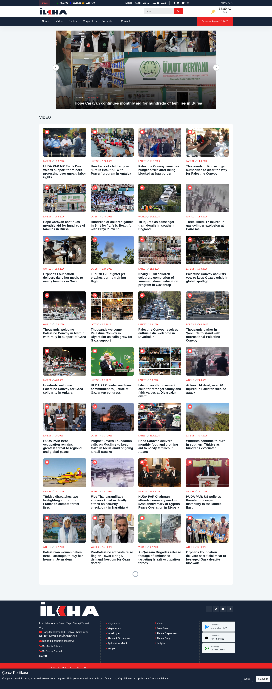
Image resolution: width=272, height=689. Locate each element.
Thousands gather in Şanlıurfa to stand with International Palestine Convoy (203, 335)
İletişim (160, 643)
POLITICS (191, 324)
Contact (125, 21)
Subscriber (108, 21)
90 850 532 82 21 (52, 646)
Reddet (247, 678)
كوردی (146, 2)
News (45, 21)
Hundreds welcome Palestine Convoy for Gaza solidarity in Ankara (63, 389)
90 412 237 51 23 (52, 651)
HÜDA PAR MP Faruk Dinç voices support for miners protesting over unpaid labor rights (64, 172)
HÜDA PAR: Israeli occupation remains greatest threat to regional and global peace (62, 446)
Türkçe (128, 2)
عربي (164, 2)
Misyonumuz (115, 623)
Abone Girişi (163, 638)
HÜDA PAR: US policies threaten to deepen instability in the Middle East (203, 502)
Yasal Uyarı (114, 633)
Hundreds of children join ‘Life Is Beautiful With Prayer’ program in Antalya (111, 170)
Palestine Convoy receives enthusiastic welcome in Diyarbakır (158, 333)
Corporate (88, 21)
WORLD (142, 216)
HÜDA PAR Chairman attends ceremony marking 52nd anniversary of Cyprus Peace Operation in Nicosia (159, 502)
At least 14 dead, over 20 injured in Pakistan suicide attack (206, 389)
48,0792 (64, 2)
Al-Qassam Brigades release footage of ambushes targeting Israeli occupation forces (159, 557)
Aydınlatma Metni (117, 643)
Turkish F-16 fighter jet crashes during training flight (108, 277)
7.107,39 (90, 2)
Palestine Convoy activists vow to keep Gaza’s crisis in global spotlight (207, 277)
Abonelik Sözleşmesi (119, 638)
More (42, 656)
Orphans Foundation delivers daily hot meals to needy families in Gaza (63, 277)
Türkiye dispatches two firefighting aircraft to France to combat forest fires (61, 502)
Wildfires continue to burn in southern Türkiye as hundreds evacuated (205, 444)
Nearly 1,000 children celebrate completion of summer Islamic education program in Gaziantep (158, 279)
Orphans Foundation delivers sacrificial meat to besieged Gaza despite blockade (206, 557)
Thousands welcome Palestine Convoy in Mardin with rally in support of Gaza (64, 333)
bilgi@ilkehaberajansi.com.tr (58, 641)
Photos (73, 21)
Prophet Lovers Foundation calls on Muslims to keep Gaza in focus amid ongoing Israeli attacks (112, 446)
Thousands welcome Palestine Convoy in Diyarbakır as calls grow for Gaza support (111, 335)
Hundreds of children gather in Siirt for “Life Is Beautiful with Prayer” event (127, 103)
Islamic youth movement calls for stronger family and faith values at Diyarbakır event (159, 391)
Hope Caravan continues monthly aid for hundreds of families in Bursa (64, 225)
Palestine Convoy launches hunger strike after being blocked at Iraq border (158, 170)
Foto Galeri (162, 628)
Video (59, 21)
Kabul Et (263, 678)
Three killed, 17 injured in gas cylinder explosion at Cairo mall (205, 225)
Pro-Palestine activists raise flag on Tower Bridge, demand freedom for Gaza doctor (112, 557)
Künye (111, 648)
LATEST (65, 97)
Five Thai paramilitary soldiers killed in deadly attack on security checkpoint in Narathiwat (109, 502)
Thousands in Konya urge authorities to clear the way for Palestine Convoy (206, 170)
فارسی (155, 2)
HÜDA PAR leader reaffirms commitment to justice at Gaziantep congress (111, 389)
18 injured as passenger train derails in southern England (156, 225)
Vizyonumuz (114, 628)
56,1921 (77, 2)
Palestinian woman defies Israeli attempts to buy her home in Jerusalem (63, 555)
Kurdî (138, 2)
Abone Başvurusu (166, 633)
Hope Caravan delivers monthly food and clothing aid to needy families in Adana (158, 446)
